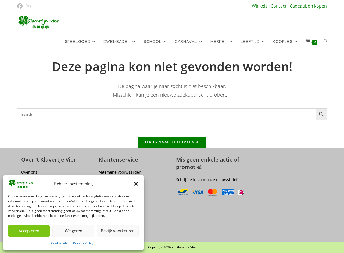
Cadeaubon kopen (308, 6)
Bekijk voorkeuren (118, 230)
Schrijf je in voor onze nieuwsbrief (207, 179)
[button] (136, 183)
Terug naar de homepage (172, 142)
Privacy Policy (83, 243)
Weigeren (73, 230)
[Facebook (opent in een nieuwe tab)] (20, 6)
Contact (278, 6)
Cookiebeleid (60, 243)
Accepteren (29, 230)
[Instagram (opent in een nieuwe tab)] (28, 6)
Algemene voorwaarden (120, 172)
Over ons (29, 172)
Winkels (259, 6)
